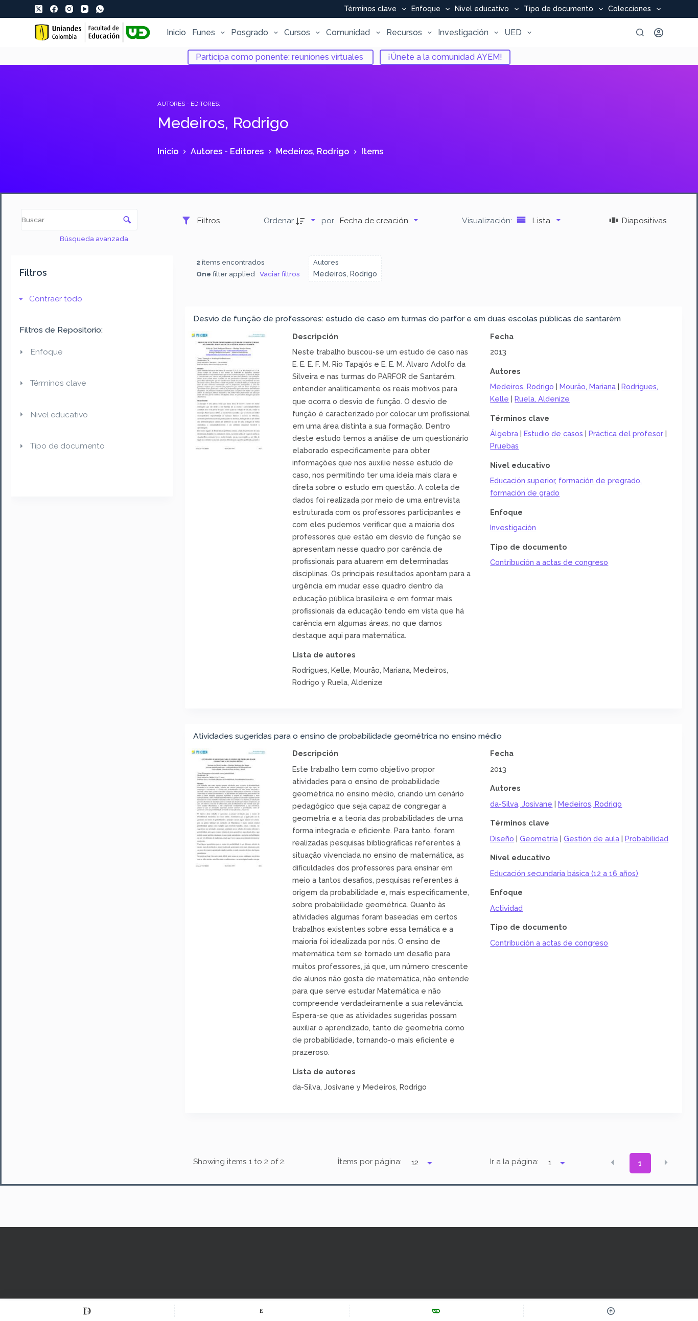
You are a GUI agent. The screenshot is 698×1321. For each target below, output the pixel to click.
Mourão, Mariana (588, 386)
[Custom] (87, 1310)
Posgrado (249, 32)
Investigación (463, 32)
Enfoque (425, 9)
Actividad (506, 908)
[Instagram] (69, 9)
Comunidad (348, 32)
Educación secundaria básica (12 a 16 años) (564, 873)
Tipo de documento (558, 9)
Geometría (539, 838)
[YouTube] (84, 9)
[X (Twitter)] (38, 9)
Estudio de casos (553, 433)
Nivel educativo (482, 9)
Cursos (297, 32)
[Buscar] (640, 32)
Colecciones (629, 9)
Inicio (176, 32)
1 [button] (640, 1163)
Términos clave (370, 9)
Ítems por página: (370, 1161)
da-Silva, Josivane (521, 803)
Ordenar (279, 220)
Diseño (502, 838)
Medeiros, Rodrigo (522, 386)
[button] (612, 1162)
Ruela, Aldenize (542, 398)
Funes (203, 32)
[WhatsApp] (100, 9)
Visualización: (488, 220)
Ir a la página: (514, 1161)
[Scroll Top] (610, 1310)
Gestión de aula (591, 838)
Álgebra (504, 433)
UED (513, 32)
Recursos (404, 32)
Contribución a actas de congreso (549, 562)
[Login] (658, 32)
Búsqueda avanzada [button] (95, 238)
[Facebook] (54, 9)
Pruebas (504, 445)
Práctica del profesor (626, 433)
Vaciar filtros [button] (280, 274)
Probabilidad (646, 838)
